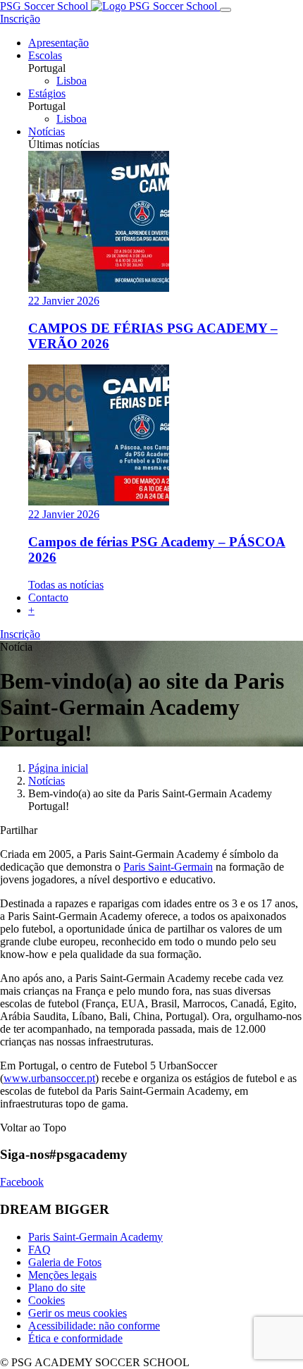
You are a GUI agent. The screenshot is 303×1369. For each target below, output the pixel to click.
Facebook (22, 1182)
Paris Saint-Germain (168, 867)
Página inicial (58, 768)
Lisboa (71, 81)
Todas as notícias (66, 585)
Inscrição (20, 19)
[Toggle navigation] (225, 10)
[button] (31, 610)
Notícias (46, 781)
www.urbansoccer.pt (49, 1078)
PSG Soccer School (45, 6)
